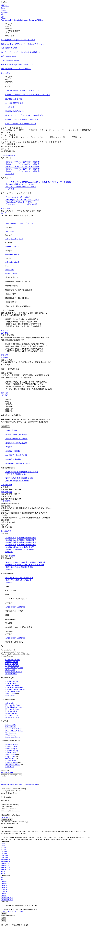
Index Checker (10, 693)
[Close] (16, 793)
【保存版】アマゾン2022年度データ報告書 (22, 169)
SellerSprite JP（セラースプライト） (19, 223)
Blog (2, 14)
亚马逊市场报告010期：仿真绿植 (18, 580)
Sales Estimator (10, 727)
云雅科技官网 (11, 607)
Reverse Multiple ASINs (14, 687)
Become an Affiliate (36, 20)
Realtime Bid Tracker (13, 691)
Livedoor (13, 273)
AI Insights (5, 6)
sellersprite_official (12, 254)
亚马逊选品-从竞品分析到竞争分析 (19, 567)
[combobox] (46, 776)
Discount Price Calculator (14, 731)
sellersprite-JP (18, 239)
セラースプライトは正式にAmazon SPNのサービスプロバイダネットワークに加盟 (38, 182)
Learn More (9, 767)
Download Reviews (12, 765)
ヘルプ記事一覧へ (8, 155)
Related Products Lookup (14, 707)
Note (7, 270)
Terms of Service (17, 911)
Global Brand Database (13, 672)
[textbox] (11, 775)
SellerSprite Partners (21, 20)
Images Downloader (12, 737)
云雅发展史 (21, 607)
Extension (4, 12)
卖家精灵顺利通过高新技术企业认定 (19, 547)
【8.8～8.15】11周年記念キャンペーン (20, 187)
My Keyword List (11, 695)
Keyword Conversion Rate (14, 689)
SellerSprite (5, 784)
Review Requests (11, 763)
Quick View (9, 759)
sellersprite (9, 239)
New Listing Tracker (12, 717)
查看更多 (9, 447)
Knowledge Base (16, 784)
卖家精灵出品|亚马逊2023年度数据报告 (20, 542)
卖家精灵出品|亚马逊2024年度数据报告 (20, 540)
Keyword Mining (11, 681)
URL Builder (10, 735)
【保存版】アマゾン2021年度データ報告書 (22, 171)
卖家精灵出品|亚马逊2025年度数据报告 (20, 538)
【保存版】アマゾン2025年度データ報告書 (22, 162)
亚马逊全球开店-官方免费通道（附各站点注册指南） (26, 562)
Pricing (3, 10)
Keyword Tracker (11, 715)
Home (3, 4)
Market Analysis (11, 748)
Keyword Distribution (13, 705)
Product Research (11, 662)
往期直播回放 (6, 492)
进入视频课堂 (6, 485)
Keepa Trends (10, 757)
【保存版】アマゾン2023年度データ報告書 (22, 167)
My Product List (11, 674)
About (3, 18)
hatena (7, 273)
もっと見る (5, 73)
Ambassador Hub (7, 20)
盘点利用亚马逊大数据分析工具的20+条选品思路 (24, 565)
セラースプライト (12, 247)
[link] (5, 784)
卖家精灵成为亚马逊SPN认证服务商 (19, 549)
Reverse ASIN (10, 683)
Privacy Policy (6, 911)
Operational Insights (30, 784)
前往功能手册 (6, 531)
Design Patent (10, 670)
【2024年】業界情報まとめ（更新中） (20, 184)
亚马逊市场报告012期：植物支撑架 (19, 578)
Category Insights (11, 664)
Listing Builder (10, 725)
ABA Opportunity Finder (14, 668)
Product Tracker (11, 713)
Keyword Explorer (12, 709)
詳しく (3, 213)
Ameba (11, 270)
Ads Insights (9, 703)
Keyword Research (12, 666)
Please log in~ (6, 817)
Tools (3, 8)
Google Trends (10, 733)
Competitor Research (12, 660)
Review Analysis (11, 711)
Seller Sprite (9, 231)
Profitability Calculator (13, 729)
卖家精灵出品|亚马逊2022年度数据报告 (20, 545)
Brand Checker (10, 761)
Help (2, 16)
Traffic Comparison (12, 685)
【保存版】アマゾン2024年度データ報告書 (22, 164)
